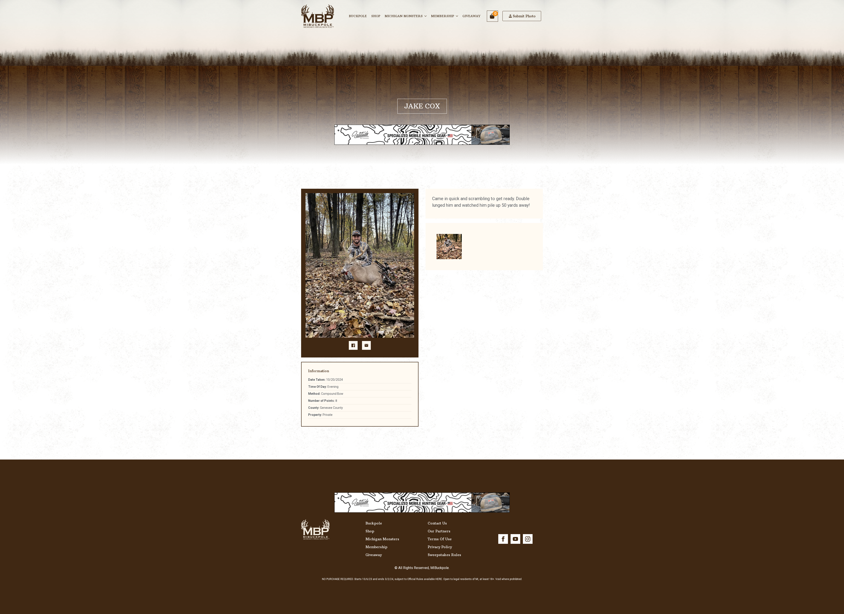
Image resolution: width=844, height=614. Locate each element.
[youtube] (515, 539)
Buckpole (358, 16)
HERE (438, 579)
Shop (375, 16)
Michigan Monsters (404, 16)
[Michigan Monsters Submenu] (426, 16)
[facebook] (503, 539)
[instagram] (528, 539)
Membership (442, 16)
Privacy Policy (440, 547)
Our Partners (439, 531)
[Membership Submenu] (457, 16)
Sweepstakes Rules (444, 555)
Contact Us (437, 523)
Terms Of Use (440, 539)
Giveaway (471, 16)
